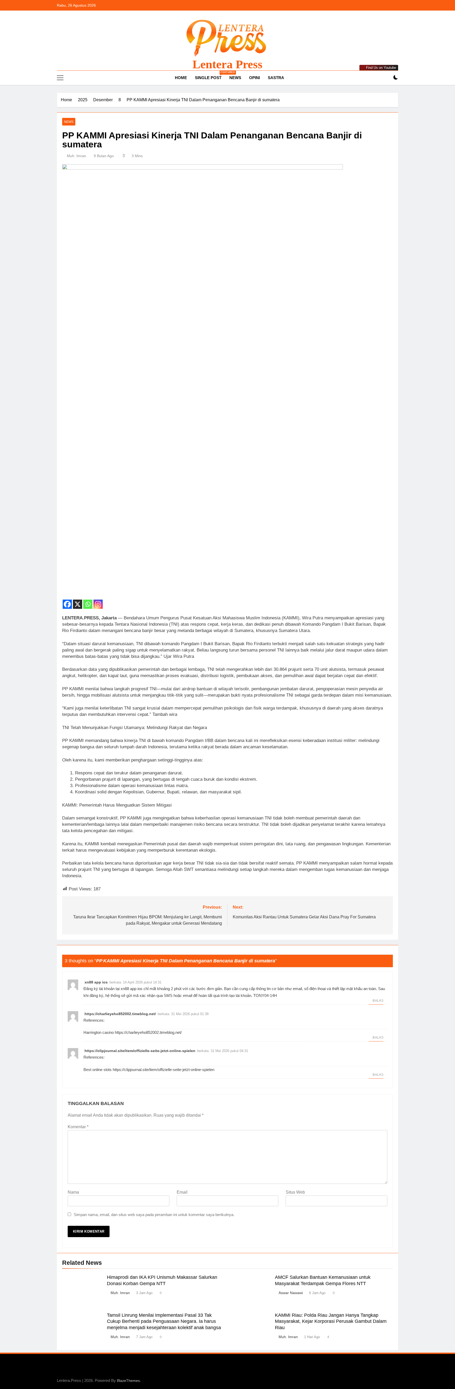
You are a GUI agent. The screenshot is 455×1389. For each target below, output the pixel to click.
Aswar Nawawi (291, 1293)
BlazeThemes (128, 1380)
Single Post (210, 75)
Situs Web (295, 1192)
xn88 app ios (96, 982)
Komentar (78, 1127)
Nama (73, 1192)
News (235, 77)
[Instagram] (98, 601)
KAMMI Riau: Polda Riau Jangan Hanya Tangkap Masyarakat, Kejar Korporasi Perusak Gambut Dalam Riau (331, 1321)
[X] (77, 601)
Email (182, 1192)
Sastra (276, 77)
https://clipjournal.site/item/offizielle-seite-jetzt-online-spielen (140, 1051)
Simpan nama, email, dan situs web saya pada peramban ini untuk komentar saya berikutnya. (154, 1214)
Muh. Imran (76, 156)
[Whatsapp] (87, 601)
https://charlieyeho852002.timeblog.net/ (120, 1014)
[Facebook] (67, 601)
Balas (378, 1000)
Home (180, 77)
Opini (254, 77)
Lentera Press (227, 64)
